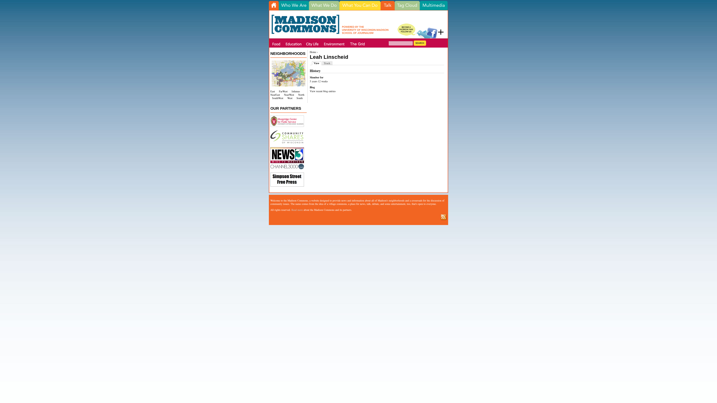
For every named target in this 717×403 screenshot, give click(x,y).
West (289, 98)
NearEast (275, 94)
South (300, 98)
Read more (297, 210)
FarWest (283, 91)
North (301, 94)
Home (313, 52)
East (272, 91)
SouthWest (277, 98)
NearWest (289, 94)
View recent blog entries (323, 91)
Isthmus (296, 91)
